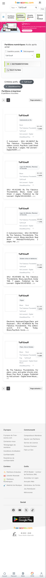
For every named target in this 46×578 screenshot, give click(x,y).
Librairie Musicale (13, 476)
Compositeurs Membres (33, 435)
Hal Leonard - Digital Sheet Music (28, 362)
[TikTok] (32, 510)
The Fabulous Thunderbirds (28, 128)
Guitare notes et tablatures (28, 258)
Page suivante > (35, 100)
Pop (20, 358)
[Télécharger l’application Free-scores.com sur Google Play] (23, 519)
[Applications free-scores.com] (3, 17)
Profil (41, 576)
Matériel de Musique (14, 485)
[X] (26, 510)
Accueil (4, 576)
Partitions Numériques (9, 480)
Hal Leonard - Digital (26, 134)
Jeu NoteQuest (29, 489)
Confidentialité (9, 454)
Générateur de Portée (32, 485)
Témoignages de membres (10, 446)
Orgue (22, 300)
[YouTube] (19, 510)
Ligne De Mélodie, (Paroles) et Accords (28, 167)
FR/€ (42, 9)
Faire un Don (28, 450)
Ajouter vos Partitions (32, 439)
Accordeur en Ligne (31, 478)
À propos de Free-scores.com (10, 436)
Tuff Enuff (28, 82)
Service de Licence (31, 443)
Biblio (23, 576)
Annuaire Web (29, 481)
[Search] (38, 56)
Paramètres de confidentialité (9, 459)
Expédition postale (13, 51)
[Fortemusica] (15, 534)
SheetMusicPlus (14, 86)
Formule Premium (30, 446)
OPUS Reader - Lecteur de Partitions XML (32, 473)
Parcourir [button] (14, 576)
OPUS (32, 576)
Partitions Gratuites (14, 472)
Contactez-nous (9, 441)
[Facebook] (13, 510)
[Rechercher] (36, 7)
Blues (21, 173)
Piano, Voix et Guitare (26, 347)
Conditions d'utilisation (12, 451)
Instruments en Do (26, 120)
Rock (21, 125)
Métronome (28, 492)
